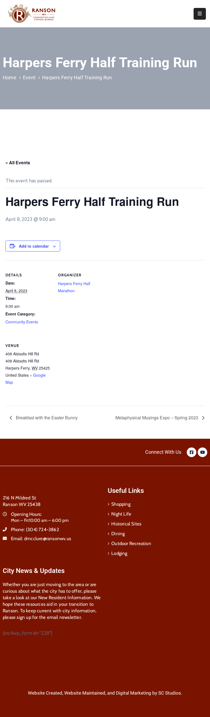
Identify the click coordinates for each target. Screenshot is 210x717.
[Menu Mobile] (200, 14)
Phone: (35, 529)
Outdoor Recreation (131, 543)
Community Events (21, 321)
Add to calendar (34, 246)
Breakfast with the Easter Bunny (46, 417)
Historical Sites (126, 523)
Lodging (119, 553)
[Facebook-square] (191, 452)
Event (29, 77)
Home (9, 77)
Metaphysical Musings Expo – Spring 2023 (157, 417)
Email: (41, 538)
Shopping (120, 504)
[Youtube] (202, 452)
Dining (118, 533)
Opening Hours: (26, 514)
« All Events (17, 162)
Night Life (121, 514)
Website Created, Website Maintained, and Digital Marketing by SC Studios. (105, 693)
